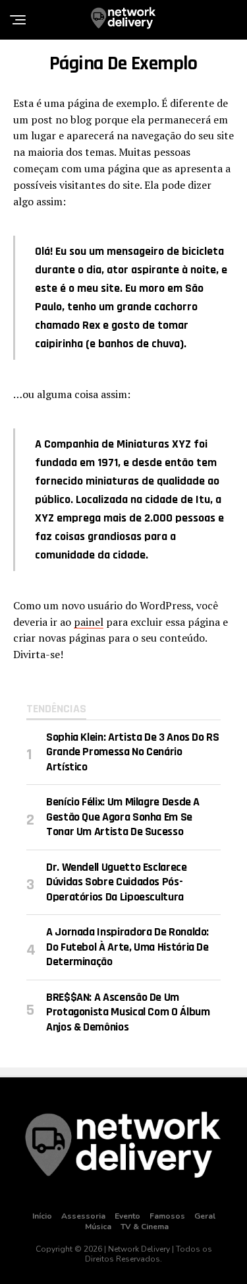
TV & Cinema (145, 1226)
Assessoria (83, 1216)
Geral (204, 1216)
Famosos (167, 1216)
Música (98, 1226)
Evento (127, 1216)
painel (88, 622)
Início (42, 1216)
